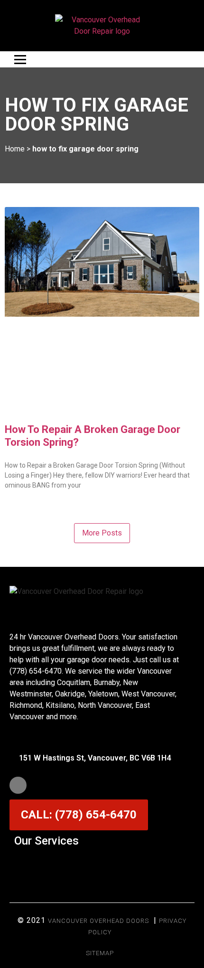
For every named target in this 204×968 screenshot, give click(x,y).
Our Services (46, 840)
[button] (102, 864)
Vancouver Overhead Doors (98, 920)
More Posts (102, 532)
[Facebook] (18, 785)
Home (15, 148)
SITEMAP (100, 953)
